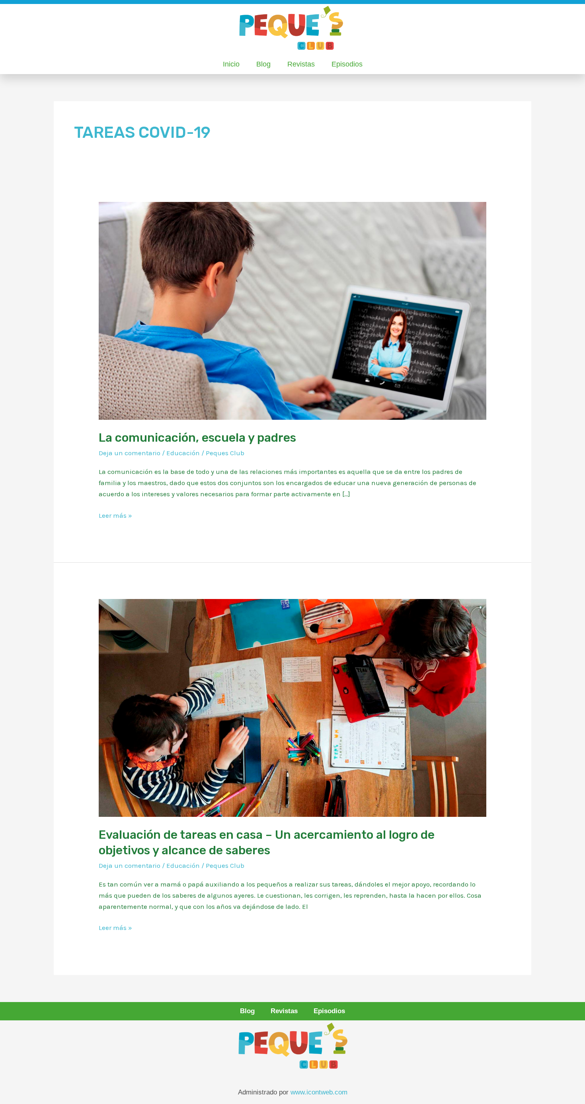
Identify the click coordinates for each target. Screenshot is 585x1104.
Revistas (301, 64)
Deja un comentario (129, 453)
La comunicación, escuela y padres (197, 438)
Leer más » (115, 514)
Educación (183, 453)
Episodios (347, 64)
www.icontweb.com (319, 1092)
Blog (263, 64)
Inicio (231, 64)
